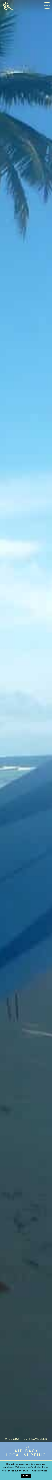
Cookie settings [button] (39, 1470)
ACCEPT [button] (26, 1475)
